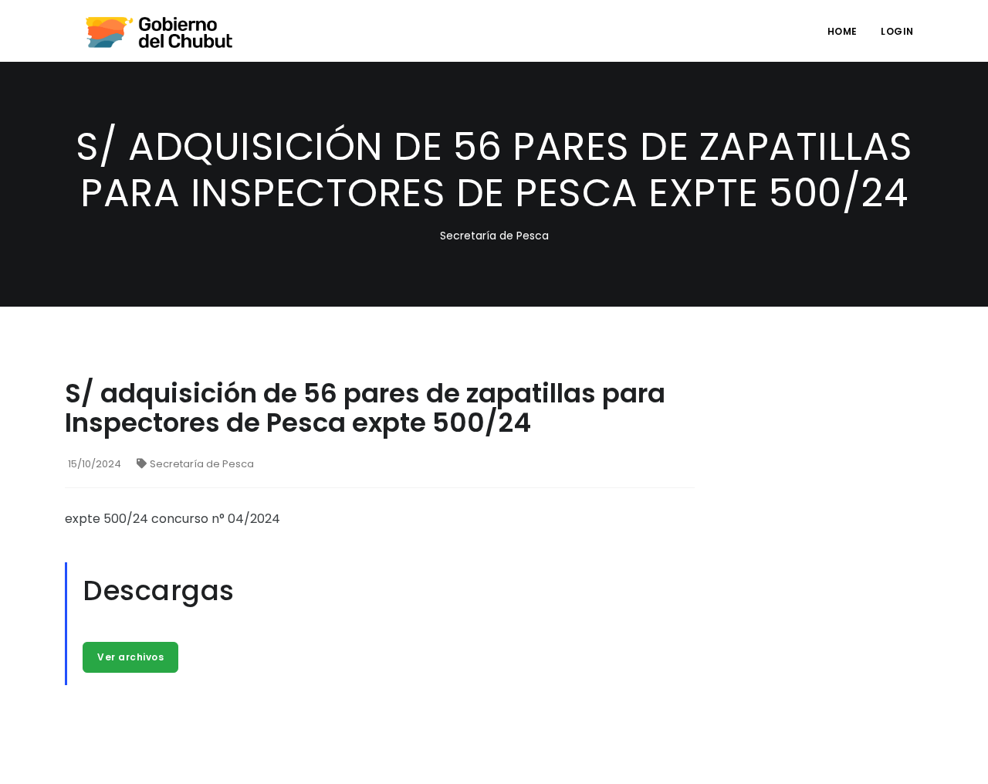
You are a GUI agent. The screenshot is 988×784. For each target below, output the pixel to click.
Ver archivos (130, 657)
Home (842, 31)
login (897, 31)
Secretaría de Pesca (202, 463)
